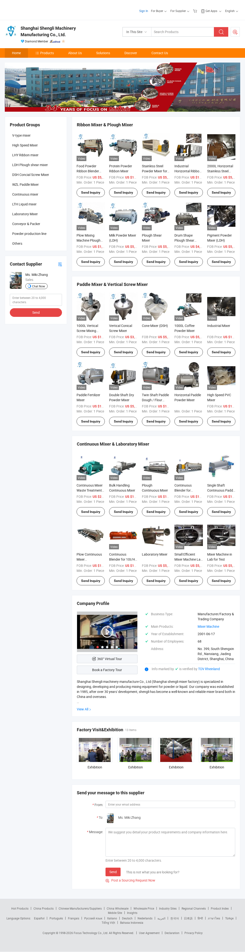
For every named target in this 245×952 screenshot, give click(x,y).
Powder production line (29, 233)
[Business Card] (60, 264)
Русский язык (93, 918)
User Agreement (149, 933)
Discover (130, 53)
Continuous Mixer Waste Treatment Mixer (90, 490)
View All (82, 709)
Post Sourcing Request (235, 32)
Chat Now (38, 286)
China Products (43, 908)
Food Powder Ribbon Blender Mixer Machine (88, 171)
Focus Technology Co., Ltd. (91, 933)
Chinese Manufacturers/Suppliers (80, 908)
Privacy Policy (193, 933)
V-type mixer (21, 135)
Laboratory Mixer (154, 554)
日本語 (188, 918)
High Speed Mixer (25, 145)
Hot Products (19, 908)
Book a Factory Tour (107, 670)
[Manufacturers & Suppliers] (35, 9)
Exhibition (95, 767)
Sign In (143, 11)
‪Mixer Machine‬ (208, 626)
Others (17, 243)
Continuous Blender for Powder (183, 490)
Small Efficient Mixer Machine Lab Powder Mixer (188, 559)
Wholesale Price (144, 908)
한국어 (174, 918)
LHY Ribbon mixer (25, 155)
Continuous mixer (25, 194)
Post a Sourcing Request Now (130, 880)
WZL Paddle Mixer (25, 184)
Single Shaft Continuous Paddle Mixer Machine (221, 490)
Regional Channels (194, 908)
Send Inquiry (90, 192)
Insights (132, 913)
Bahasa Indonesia (131, 922)
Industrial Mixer (218, 325)
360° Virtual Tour (109, 658)
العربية (161, 918)
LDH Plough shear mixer (30, 165)
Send (113, 872)
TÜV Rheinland (209, 669)
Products (47, 53)
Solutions (103, 53)
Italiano (112, 918)
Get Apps (211, 11)
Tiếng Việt (108, 922)
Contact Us (159, 53)
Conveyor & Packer (26, 223)
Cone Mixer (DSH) (155, 325)
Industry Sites (168, 908)
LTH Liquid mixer (24, 204)
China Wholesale (117, 908)
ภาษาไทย (214, 918)
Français (73, 918)
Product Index (220, 908)
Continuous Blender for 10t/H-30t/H (122, 559)
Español (39, 918)
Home (16, 53)
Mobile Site (115, 913)
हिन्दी (200, 918)
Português (56, 918)
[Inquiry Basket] (195, 11)
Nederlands (145, 918)
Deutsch (127, 918)
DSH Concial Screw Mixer (30, 174)
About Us (75, 53)
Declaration (172, 933)
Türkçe (229, 918)
